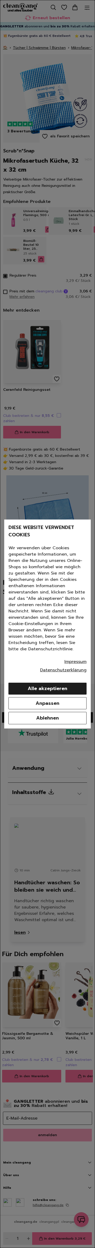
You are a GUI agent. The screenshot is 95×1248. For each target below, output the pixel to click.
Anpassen (47, 703)
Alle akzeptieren (47, 688)
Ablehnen (47, 718)
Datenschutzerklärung (63, 670)
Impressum (75, 661)
